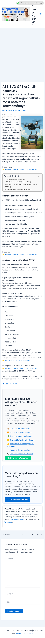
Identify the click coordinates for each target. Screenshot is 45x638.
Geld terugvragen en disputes (21, 436)
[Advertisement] (22, 52)
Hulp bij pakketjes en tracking (20, 429)
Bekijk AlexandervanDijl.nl (18, 500)
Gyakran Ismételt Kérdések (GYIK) (20, 182)
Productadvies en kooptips (20, 450)
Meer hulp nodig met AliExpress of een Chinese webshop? (21, 185)
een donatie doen (17, 519)
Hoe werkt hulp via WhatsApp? (21, 454)
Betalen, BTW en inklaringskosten (22, 440)
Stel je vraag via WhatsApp (18, 458)
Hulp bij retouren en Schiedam (21, 432)
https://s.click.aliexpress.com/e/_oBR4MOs (21, 170)
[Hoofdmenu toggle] (40, 14)
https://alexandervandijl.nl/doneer (17, 360)
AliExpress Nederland (34, 14)
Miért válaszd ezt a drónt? (17, 179)
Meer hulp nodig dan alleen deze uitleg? (18, 189)
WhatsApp (8, 522)
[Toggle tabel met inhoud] (37, 176)
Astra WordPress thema (24, 633)
